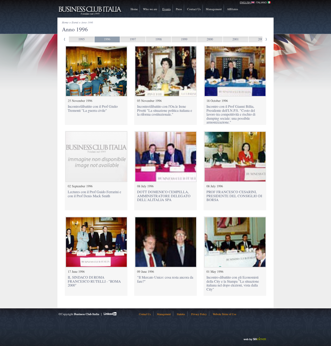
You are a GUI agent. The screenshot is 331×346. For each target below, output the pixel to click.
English (245, 2)
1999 (184, 39)
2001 (235, 39)
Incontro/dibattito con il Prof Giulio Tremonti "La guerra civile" (93, 108)
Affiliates (232, 9)
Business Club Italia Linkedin (110, 313)
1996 (107, 39)
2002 (261, 39)
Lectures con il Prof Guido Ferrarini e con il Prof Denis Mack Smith (94, 193)
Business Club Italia (90, 10)
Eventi (75, 22)
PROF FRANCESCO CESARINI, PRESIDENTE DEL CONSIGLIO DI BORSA (234, 195)
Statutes (181, 314)
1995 (81, 39)
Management (214, 9)
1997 (133, 39)
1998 (158, 39)
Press (179, 9)
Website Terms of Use (224, 314)
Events (166, 9)
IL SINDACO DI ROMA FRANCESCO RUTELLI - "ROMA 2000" (94, 281)
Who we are (150, 9)
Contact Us (194, 9)
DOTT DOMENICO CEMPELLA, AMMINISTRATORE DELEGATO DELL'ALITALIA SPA (163, 195)
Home (134, 9)
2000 (210, 39)
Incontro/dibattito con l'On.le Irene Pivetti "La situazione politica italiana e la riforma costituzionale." (164, 110)
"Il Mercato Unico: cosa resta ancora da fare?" (165, 279)
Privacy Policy (199, 314)
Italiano (262, 2)
